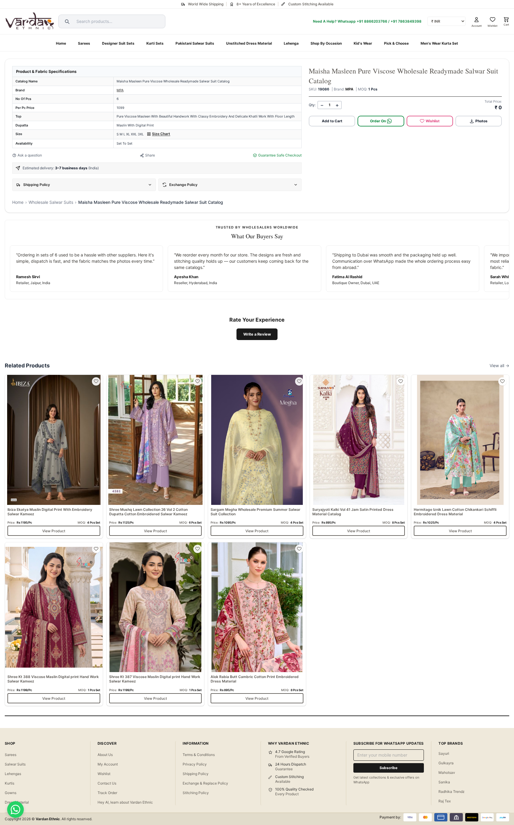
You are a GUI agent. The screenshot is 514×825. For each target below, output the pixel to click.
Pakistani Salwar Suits (194, 43)
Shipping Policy (196, 773)
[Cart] (506, 20)
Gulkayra (446, 763)
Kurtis (9, 783)
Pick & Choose (396, 43)
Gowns (10, 792)
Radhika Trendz (451, 791)
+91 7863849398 (406, 21)
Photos (481, 121)
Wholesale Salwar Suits (51, 202)
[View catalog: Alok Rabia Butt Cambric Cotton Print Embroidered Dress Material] (257, 624)
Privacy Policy (195, 764)
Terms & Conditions (199, 754)
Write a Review (257, 334)
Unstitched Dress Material (249, 43)
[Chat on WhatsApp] (15, 809)
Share (150, 155)
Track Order (107, 792)
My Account (108, 764)
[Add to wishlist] (96, 381)
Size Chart (161, 134)
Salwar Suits (15, 764)
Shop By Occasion (326, 43)
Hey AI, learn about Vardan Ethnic (125, 802)
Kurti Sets (155, 43)
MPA (120, 90)
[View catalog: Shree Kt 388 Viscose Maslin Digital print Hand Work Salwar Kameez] (54, 624)
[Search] (66, 21)
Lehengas (13, 773)
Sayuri (443, 753)
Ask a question (30, 155)
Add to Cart (332, 121)
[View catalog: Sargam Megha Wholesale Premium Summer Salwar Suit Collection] (257, 456)
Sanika (444, 782)
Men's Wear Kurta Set (439, 43)
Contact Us (107, 783)
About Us (105, 754)
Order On (378, 121)
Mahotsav (446, 772)
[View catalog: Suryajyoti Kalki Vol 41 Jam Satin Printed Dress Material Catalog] (359, 456)
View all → (499, 365)
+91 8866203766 (372, 21)
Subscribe (388, 767)
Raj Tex (444, 801)
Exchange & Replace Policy (205, 783)
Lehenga (291, 43)
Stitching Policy (196, 792)
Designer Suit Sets (118, 43)
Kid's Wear (363, 43)
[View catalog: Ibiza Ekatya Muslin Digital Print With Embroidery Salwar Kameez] (54, 456)
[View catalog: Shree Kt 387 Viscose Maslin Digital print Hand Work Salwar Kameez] (155, 624)
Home (61, 43)
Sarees (84, 43)
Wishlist (433, 121)
